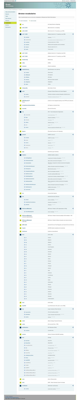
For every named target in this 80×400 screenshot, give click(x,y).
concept (27, 137)
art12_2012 (24, 27)
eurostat (24, 108)
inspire (24, 228)
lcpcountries (28, 312)
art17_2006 (24, 34)
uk (26, 298)
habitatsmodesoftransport (31, 184)
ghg (23, 151)
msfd (23, 320)
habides (24, 154)
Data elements (8, 18)
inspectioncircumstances (30, 202)
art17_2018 (24, 56)
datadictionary (25, 69)
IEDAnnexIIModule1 (27, 208)
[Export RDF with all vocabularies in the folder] (72, 34)
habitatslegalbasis (29, 176)
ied (23, 196)
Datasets (7, 14)
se (26, 291)
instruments (28, 189)
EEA (10, 0)
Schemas (7, 20)
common (24, 66)
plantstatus (28, 314)
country (27, 388)
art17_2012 (24, 53)
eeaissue (27, 79)
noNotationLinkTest (29, 355)
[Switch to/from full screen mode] (68, 0)
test (23, 337)
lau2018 (24, 305)
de (26, 249)
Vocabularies (8, 22)
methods (27, 44)
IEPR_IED (24, 224)
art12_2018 (24, 30)
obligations (28, 81)
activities (27, 37)
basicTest (27, 340)
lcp (23, 309)
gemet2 (24, 134)
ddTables (27, 77)
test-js (27, 357)
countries (27, 42)
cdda (23, 62)
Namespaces (8, 27)
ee (26, 254)
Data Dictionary (14, 9)
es (26, 258)
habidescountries (29, 173)
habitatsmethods (29, 181)
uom (23, 379)
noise (23, 324)
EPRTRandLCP (26, 100)
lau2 (23, 302)
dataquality (25, 88)
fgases (23, 131)
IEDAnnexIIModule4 (27, 220)
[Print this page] (66, 0)
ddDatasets (28, 74)
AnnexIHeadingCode (30, 211)
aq (22, 24)
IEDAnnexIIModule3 (27, 215)
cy (26, 244)
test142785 (28, 360)
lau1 (23, 234)
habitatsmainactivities (30, 178)
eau (26, 347)
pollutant (27, 204)
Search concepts (33, 20)
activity (27, 94)
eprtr (23, 91)
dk (26, 251)
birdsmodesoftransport (30, 166)
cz (26, 247)
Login (64, 0)
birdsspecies (28, 168)
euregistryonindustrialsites (28, 105)
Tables (6, 16)
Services (7, 25)
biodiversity (25, 59)
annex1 (27, 199)
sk (26, 296)
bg (26, 242)
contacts (27, 72)
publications (25, 327)
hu (26, 265)
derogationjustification (30, 171)
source (27, 142)
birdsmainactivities (29, 160)
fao (23, 111)
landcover (24, 231)
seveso (24, 334)
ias (23, 193)
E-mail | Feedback (9, 396)
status (27, 84)
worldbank (24, 385)
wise (23, 382)
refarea (27, 122)
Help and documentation (10, 11)
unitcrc (27, 127)
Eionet (10, 9)
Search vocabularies (23, 20)
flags (27, 117)
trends (27, 49)
